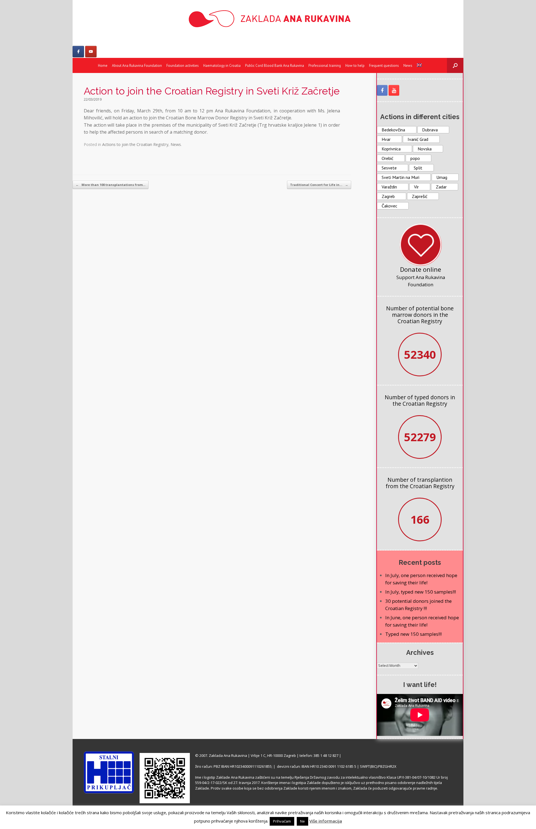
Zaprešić (419, 196)
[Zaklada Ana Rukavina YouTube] (394, 90)
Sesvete (389, 168)
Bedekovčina (393, 130)
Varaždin (389, 187)
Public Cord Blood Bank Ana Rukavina (274, 65)
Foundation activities (182, 65)
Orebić (387, 158)
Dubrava (430, 130)
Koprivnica (391, 149)
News (407, 65)
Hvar (386, 139)
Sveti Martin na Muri (400, 177)
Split (418, 168)
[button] (455, 65)
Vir (416, 187)
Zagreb (388, 196)
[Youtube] (91, 51)
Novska (425, 149)
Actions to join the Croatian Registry (135, 144)
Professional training (324, 65)
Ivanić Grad (418, 139)
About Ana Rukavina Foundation (137, 65)
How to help (355, 65)
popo (415, 158)
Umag (441, 177)
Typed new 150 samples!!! (413, 634)
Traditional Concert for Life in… (319, 185)
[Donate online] (421, 245)
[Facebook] (78, 51)
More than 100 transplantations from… (110, 185)
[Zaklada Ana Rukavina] (268, 18)
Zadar (441, 187)
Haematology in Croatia (222, 65)
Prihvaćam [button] (282, 821)
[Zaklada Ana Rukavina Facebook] (382, 90)
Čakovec (389, 206)
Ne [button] (302, 821)
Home (102, 65)
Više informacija (325, 821)
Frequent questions (384, 65)
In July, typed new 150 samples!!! (420, 592)
